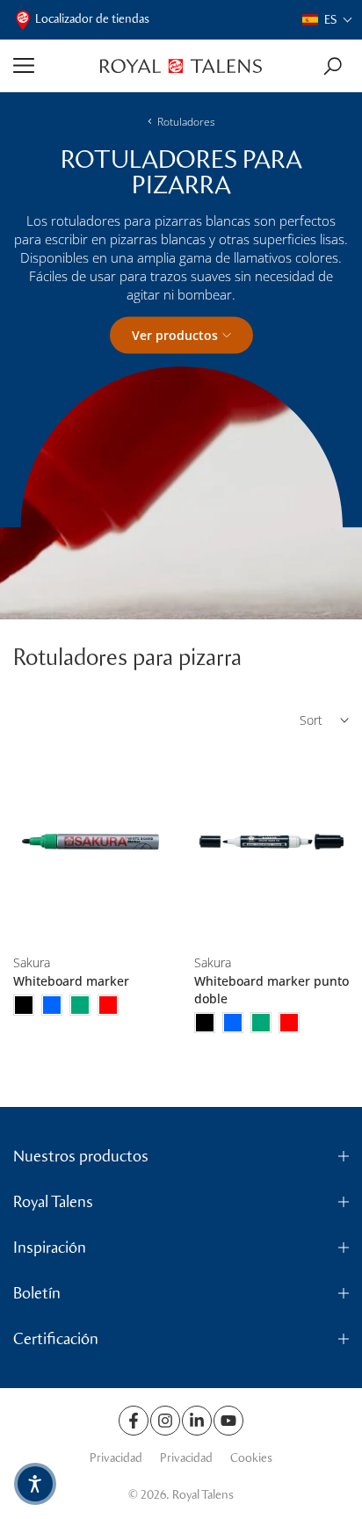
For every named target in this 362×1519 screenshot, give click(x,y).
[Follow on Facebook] (133, 1421)
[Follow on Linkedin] (197, 1421)
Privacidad (116, 1457)
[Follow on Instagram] (165, 1421)
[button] (327, 19)
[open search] (333, 66)
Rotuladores (186, 121)
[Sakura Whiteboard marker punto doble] (271, 842)
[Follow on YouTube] (228, 1421)
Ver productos (175, 334)
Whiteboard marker (71, 981)
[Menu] (50, 65)
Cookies (251, 1457)
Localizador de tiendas (92, 18)
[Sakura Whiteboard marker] (90, 842)
